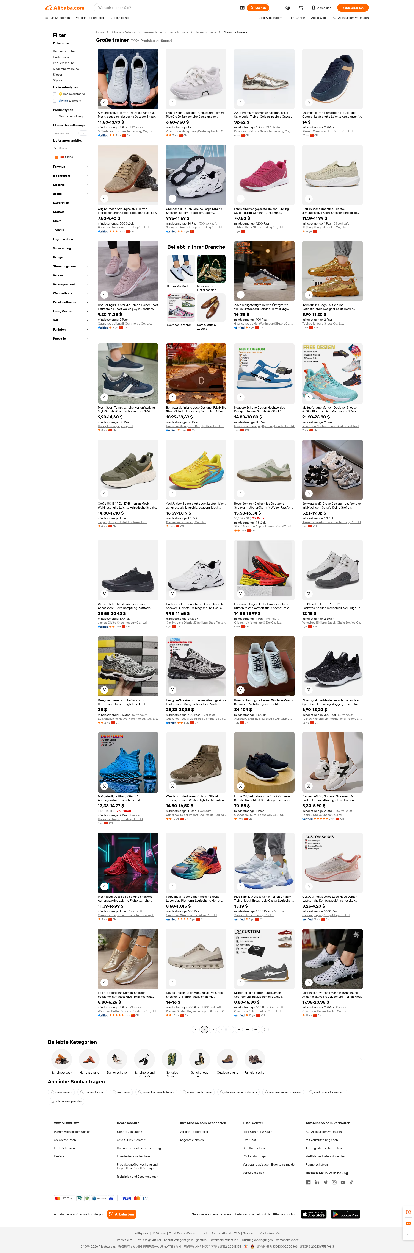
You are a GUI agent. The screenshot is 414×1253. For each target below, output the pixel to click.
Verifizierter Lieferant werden (325, 1156)
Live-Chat (249, 1140)
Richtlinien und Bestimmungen (137, 1176)
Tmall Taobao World (182, 1233)
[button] (242, 7)
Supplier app (201, 1214)
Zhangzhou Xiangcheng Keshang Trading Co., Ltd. (196, 131)
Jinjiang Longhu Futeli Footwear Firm (122, 522)
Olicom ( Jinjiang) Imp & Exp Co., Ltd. (258, 622)
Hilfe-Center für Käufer (258, 1131)
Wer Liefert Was (269, 1233)
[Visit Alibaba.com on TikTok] (351, 1182)
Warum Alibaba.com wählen (72, 1131)
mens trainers (63, 1092)
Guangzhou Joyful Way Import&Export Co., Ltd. (264, 323)
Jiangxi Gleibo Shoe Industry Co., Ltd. (122, 622)
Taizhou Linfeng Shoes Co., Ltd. (323, 323)
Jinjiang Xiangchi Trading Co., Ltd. (324, 227)
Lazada (203, 1233)
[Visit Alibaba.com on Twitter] (325, 1182)
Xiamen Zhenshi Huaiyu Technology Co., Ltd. (331, 522)
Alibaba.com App (284, 1214)
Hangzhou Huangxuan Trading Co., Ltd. (123, 227)
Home (100, 32)
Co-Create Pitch (65, 1140)
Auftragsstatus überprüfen (324, 1148)
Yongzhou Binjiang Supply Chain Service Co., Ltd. (332, 622)
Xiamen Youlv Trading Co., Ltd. (186, 522)
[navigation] (69, 531)
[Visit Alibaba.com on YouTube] (342, 1182)
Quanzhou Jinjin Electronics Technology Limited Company (128, 915)
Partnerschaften (317, 1164)
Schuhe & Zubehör (123, 32)
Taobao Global (221, 1233)
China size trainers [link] (235, 32)
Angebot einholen (192, 1140)
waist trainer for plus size (329, 1092)
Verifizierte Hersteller (194, 1131)
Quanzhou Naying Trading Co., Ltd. (120, 819)
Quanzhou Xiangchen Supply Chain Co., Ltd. (195, 426)
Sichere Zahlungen (129, 1131)
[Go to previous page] (196, 1029)
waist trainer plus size (68, 1101)
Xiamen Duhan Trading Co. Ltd (254, 915)
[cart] (301, 8)
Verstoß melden (253, 1172)
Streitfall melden (254, 1148)
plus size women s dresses (285, 1092)
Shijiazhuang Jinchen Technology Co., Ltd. (126, 131)
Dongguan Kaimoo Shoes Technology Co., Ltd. (264, 131)
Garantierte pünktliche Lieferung (139, 1148)
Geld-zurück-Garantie (131, 1140)
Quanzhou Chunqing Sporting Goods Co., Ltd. (264, 426)
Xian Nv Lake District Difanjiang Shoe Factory (196, 622)
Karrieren (60, 1156)
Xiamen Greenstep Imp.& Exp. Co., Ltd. (327, 131)
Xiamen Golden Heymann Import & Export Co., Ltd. (196, 1011)
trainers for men (94, 1092)
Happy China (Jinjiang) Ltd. (115, 426)
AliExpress (142, 1233)
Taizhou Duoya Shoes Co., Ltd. (322, 814)
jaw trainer (123, 1092)
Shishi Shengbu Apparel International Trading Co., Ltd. (264, 526)
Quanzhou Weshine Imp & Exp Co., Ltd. (191, 915)
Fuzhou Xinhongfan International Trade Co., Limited (332, 718)
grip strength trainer (199, 1092)
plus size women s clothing (240, 1092)
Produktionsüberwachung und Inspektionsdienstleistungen (137, 1166)
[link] (408, 1212)
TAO (237, 1233)
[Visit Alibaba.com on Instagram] (334, 1182)
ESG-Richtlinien (64, 1148)
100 (256, 1029)
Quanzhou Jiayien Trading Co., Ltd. (325, 1011)
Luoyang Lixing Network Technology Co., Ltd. (128, 718)
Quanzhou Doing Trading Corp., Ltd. (257, 1011)
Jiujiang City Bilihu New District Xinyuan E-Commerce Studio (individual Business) (264, 718)
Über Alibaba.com (66, 1122)
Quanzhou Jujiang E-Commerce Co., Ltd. (125, 323)
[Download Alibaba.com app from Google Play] (345, 1214)
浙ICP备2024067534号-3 (317, 1246)
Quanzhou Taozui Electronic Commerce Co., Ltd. (196, 718)
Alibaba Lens (63, 1214)
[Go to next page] (265, 1029)
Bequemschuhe (205, 32)
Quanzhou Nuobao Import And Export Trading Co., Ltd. (332, 426)
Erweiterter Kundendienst (134, 1156)
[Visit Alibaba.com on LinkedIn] (317, 1182)
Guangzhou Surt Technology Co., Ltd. (259, 814)
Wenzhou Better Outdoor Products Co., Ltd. (127, 1011)
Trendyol (249, 1233)
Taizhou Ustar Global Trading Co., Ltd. (258, 227)
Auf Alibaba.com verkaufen (324, 1131)
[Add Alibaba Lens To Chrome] (121, 1214)
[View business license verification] (246, 1246)
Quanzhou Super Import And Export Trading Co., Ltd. (196, 814)
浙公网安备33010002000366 (277, 1246)
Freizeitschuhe (178, 32)
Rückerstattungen (255, 1156)
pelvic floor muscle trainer (158, 1092)
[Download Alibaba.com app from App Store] (314, 1214)
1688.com (159, 1233)
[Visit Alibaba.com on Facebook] (308, 1182)
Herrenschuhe (152, 32)
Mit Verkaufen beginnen (322, 1140)
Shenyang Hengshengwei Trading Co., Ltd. (194, 227)
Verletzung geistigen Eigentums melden (269, 1164)
